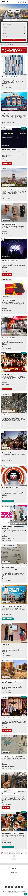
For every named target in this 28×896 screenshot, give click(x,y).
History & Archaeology (7, 204)
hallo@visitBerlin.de (14, 870)
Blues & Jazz (4, 697)
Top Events (14, 20)
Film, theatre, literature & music (9, 545)
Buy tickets (6, 807)
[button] (20, 2)
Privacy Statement (9, 891)
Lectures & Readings (6, 129)
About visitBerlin (7, 876)
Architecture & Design (7, 467)
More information (7, 500)
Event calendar (14, 12)
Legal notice (3, 891)
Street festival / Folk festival (9, 813)
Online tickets (6, 36)
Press (20, 876)
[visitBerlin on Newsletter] (22, 887)
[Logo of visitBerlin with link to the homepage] (4, 2)
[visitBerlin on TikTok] (19, 887)
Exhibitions (4, 168)
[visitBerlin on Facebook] (6, 887)
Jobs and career (7, 878)
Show (3, 353)
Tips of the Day (6, 20)
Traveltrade (7, 880)
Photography (5, 56)
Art (2, 240)
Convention (20, 878)
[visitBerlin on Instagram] (16, 887)
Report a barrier (23, 891)
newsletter (15, 873)
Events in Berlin (14, 10)
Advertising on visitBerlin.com (20, 880)
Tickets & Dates (7, 163)
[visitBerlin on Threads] (9, 887)
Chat (25, 894)
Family (3, 585)
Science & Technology (7, 92)
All (1, 20)
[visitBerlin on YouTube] (12, 887)
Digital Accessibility (16, 891)
